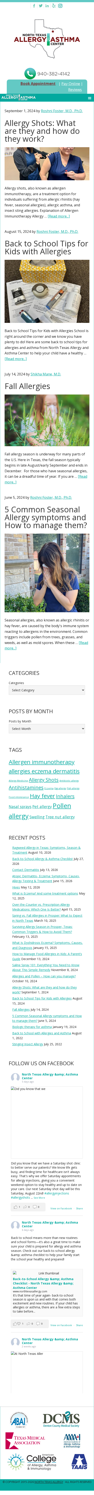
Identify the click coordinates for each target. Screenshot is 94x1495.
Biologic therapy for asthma (32, 1027)
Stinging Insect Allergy (27, 1044)
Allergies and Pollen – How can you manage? (44, 976)
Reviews (75, 89)
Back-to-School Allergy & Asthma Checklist (42, 859)
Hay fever (42, 796)
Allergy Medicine (18, 780)
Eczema (49, 788)
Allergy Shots (44, 779)
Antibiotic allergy (69, 780)
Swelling (37, 816)
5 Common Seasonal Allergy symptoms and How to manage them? (46, 517)
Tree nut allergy (60, 816)
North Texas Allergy (49, 1482)
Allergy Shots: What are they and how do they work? (42, 131)
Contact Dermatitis (25, 870)
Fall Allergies (27, 386)
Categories (16, 683)
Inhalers (65, 796)
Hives (16, 887)
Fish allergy (73, 788)
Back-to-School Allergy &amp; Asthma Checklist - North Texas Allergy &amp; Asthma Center (43, 1283)
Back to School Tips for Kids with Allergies (46, 247)
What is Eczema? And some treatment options (45, 893)
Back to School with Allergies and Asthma (41, 1033)
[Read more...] (59, 216)
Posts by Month (20, 721)
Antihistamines (26, 787)
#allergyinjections (56, 1193)
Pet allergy (42, 806)
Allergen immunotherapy (42, 762)
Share (79, 1208)
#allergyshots (20, 1197)
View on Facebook (61, 1208)
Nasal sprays (20, 806)
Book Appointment (38, 83)
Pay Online (70, 83)
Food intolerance (19, 797)
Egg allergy (60, 788)
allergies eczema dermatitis (44, 771)
